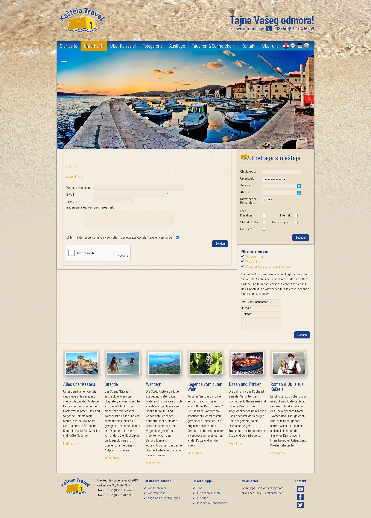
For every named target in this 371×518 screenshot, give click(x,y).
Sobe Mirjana (74, 176)
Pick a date (299, 186)
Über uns (270, 46)
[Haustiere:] (264, 230)
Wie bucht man (254, 257)
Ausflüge (177, 46)
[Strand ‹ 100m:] (264, 223)
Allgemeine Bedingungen (164, 498)
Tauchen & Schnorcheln (213, 46)
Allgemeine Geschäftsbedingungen (268, 266)
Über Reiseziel (123, 46)
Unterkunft (93, 46)
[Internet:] (296, 216)
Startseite (68, 46)
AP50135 (71, 167)
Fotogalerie (153, 46)
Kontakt (248, 46)
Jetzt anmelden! (274, 493)
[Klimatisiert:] (264, 216)
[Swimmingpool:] (296, 223)
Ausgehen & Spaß (208, 493)
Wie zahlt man (254, 262)
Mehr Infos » (71, 443)
